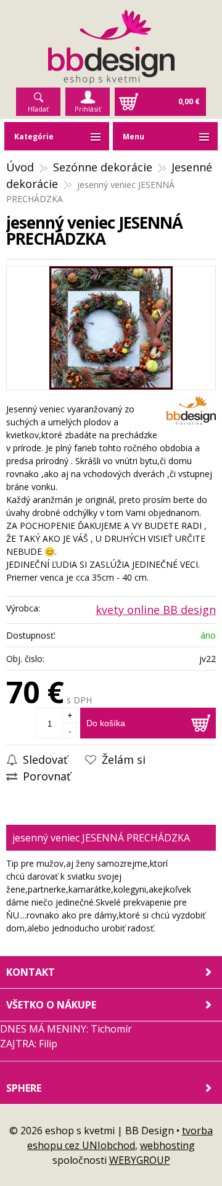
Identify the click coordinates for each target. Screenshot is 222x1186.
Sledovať (43, 759)
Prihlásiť (88, 108)
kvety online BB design (156, 609)
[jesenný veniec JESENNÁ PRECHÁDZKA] (111, 328)
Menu (133, 136)
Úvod (20, 167)
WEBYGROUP (139, 1160)
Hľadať (38, 108)
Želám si (122, 759)
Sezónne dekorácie (102, 167)
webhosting (167, 1145)
